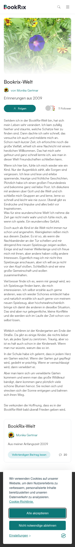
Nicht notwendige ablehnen (37, 525)
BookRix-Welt (21, 426)
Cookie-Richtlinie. (21, 501)
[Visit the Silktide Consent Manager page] (63, 535)
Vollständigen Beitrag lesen (29, 454)
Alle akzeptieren (38, 513)
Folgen (22, 108)
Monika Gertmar (27, 435)
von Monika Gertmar (24, 90)
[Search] (59, 7)
